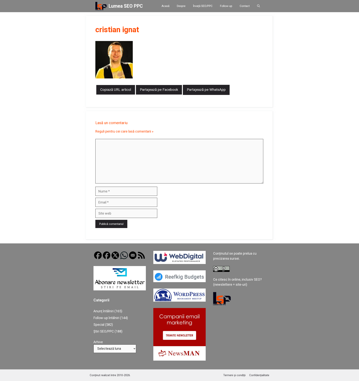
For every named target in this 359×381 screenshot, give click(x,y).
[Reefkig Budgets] (179, 281)
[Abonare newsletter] (119, 289)
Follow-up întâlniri (106, 318)
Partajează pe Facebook (159, 89)
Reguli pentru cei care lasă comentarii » (124, 131)
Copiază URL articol (115, 89)
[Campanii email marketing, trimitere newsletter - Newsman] (179, 359)
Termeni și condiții (234, 375)
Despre (181, 6)
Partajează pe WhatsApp (206, 89)
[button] (258, 6)
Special (98, 325)
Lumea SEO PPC (125, 6)
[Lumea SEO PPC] (101, 6)
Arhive (98, 342)
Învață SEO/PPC (203, 6)
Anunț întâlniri (103, 311)
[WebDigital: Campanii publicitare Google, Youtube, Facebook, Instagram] (179, 263)
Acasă (165, 6)
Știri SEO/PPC (103, 331)
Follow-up (226, 6)
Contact (245, 6)
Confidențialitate (259, 375)
